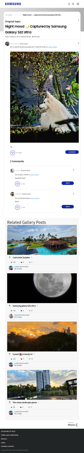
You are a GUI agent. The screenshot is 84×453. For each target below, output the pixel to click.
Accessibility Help (8, 431)
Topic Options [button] (75, 20)
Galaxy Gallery (52, 47)
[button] (75, 43)
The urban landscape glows (25, 402)
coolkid (16, 267)
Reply (68, 183)
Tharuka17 (17, 315)
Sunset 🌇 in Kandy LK (22, 354)
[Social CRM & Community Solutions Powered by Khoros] (72, 424)
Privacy (4, 439)
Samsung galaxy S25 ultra (24, 306)
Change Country (7, 446)
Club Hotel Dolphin (21, 257)
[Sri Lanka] (13, 4)
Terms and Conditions (9, 435)
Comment (72, 152)
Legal (3, 443)
